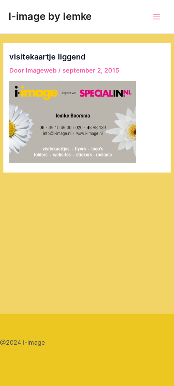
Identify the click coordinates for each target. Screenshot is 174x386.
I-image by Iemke (50, 16)
